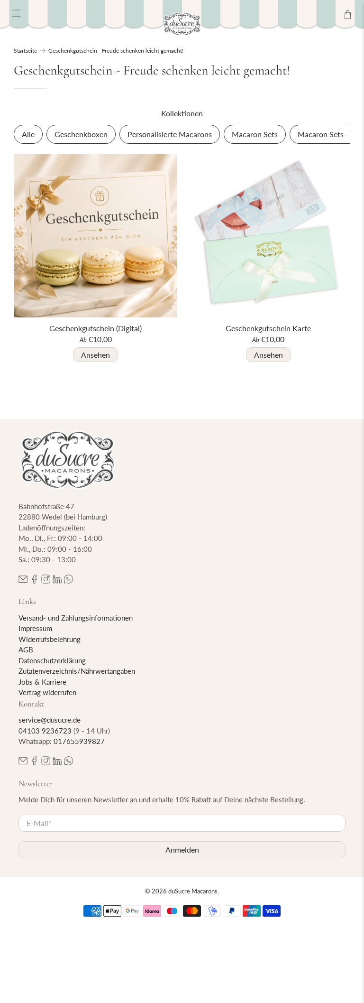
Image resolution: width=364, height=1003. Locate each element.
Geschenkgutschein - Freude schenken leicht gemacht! (115, 51)
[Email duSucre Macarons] (22, 580)
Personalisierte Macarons (169, 134)
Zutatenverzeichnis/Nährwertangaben (76, 671)
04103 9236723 (45, 730)
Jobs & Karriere (42, 682)
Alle (28, 134)
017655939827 (79, 741)
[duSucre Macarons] (182, 24)
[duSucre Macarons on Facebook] (34, 580)
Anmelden (182, 849)
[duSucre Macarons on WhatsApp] (68, 580)
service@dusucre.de (49, 719)
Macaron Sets (255, 134)
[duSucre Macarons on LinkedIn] (57, 580)
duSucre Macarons (193, 891)
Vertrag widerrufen (47, 692)
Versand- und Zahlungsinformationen (75, 617)
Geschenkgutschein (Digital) (95, 328)
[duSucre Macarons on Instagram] (45, 580)
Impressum (35, 628)
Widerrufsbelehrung (49, 639)
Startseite (25, 51)
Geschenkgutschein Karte (268, 328)
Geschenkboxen (81, 134)
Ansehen (95, 354)
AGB (25, 649)
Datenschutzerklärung (52, 660)
